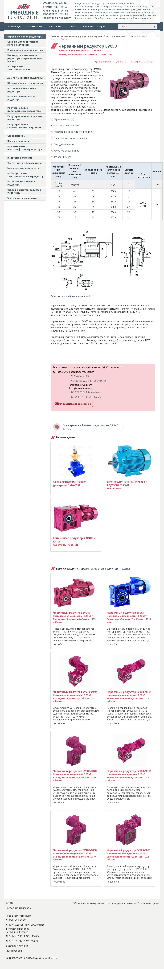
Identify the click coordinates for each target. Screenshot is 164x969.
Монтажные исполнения (66, 125)
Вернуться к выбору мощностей (70, 296)
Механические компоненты (23, 168)
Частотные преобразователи (24, 163)
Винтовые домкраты (19, 157)
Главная (55, 36)
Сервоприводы (16, 135)
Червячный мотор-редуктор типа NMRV (24, 191)
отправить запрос (94, 26)
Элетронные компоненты (22, 198)
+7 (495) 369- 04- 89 (54, 3)
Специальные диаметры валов (70, 138)
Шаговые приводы (18, 141)
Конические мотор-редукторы (25, 50)
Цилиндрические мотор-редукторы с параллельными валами (24, 58)
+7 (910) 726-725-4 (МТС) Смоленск (88, 380)
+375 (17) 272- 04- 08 (55, 10)
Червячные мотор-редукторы (24, 36)
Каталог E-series (62, 156)
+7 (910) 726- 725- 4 (54, 7)
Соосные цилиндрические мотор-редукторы (22, 43)
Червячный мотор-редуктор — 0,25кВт (113, 36)
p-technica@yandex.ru (17, 945)
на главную (14, 26)
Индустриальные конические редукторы (24, 118)
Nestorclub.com (49, 958)
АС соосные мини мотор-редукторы (21, 90)
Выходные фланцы (63, 144)
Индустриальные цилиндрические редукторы (24, 109)
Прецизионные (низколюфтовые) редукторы (24, 148)
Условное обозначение (66, 150)
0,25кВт (95, 72)
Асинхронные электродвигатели (18, 68)
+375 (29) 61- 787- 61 (55, 14)
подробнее (59, 644)
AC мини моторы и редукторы (25, 77)
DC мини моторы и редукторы (25, 83)
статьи (72, 26)
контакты (55, 26)
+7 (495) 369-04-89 (79, 375)
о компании (35, 26)
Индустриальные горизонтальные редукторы (24, 126)
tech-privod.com (14, 950)
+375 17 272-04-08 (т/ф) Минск (85, 392)
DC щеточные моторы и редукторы (21, 183)
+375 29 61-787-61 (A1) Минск (85, 396)
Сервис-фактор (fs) (63, 119)
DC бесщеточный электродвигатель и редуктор (25, 175)
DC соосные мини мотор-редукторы (21, 98)
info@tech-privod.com (57, 18)
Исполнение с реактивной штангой (72, 131)
